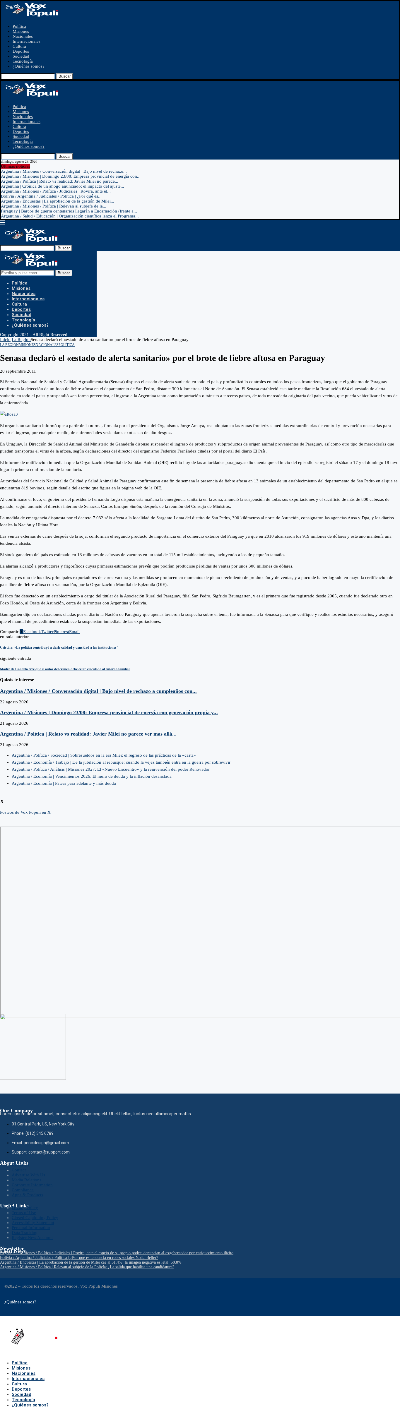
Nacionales (23, 36)
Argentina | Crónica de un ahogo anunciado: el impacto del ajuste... (62, 186)
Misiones (21, 31)
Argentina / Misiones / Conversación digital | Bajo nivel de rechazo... (64, 171)
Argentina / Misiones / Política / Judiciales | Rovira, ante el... (56, 191)
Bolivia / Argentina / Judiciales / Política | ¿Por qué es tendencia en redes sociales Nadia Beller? (79, 1257)
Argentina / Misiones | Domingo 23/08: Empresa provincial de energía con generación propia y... (109, 712)
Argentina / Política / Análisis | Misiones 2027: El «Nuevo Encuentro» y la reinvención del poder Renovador (111, 769)
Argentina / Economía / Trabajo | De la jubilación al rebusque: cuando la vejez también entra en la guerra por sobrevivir (121, 762)
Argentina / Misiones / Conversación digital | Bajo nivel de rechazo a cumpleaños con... (98, 691)
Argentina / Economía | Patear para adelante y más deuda (64, 783)
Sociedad (21, 56)
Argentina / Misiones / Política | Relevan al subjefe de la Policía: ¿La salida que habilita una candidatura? (87, 1267)
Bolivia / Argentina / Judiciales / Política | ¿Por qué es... (51, 196)
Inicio (5, 339)
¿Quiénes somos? (29, 66)
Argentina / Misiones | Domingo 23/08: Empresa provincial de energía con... (71, 176)
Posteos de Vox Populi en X (25, 812)
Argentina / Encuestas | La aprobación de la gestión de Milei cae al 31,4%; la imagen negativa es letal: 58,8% (91, 1262)
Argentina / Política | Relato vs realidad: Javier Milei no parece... (59, 181)
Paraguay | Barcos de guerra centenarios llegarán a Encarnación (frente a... (69, 211)
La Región (21, 339)
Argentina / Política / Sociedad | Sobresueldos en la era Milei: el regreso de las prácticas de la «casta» (104, 755)
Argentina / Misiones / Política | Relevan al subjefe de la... (53, 206)
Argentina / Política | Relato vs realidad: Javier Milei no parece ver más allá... (88, 734)
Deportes (21, 51)
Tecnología (23, 61)
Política (19, 26)
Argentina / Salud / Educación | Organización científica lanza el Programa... (70, 216)
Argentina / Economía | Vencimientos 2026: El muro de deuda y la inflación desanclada (92, 776)
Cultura (19, 46)
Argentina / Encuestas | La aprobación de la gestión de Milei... (57, 201)
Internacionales (26, 41)
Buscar (65, 76)
